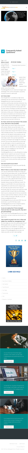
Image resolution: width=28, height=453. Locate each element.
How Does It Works (7, 281)
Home (3, 278)
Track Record (5, 287)
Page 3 (13, 71)
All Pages (14, 75)
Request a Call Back (7, 299)
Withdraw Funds (13, 443)
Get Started (5, 284)
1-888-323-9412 (14, 2)
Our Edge (4, 290)
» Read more (8, 361)
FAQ (3, 296)
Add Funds (22, 443)
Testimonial (5, 293)
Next (15, 235)
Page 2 (13, 68)
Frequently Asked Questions (19, 65)
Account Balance (21, 446)
